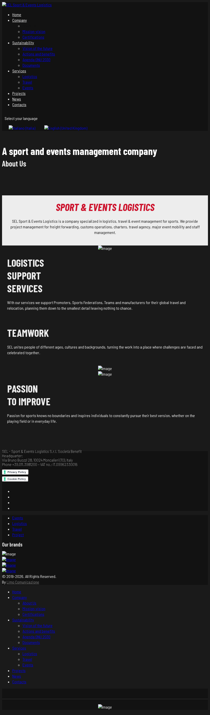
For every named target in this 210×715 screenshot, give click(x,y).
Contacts (19, 104)
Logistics (30, 76)
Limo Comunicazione (23, 581)
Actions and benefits (39, 53)
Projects (19, 93)
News (16, 98)
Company (19, 20)
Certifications (33, 37)
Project (18, 534)
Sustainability (23, 42)
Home (16, 14)
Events (28, 87)
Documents (31, 65)
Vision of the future (37, 48)
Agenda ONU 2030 (36, 59)
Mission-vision (34, 31)
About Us (29, 25)
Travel (27, 82)
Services (19, 70)
